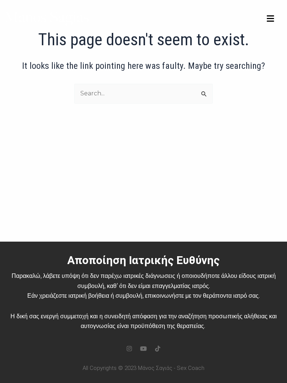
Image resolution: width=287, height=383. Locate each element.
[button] (270, 19)
